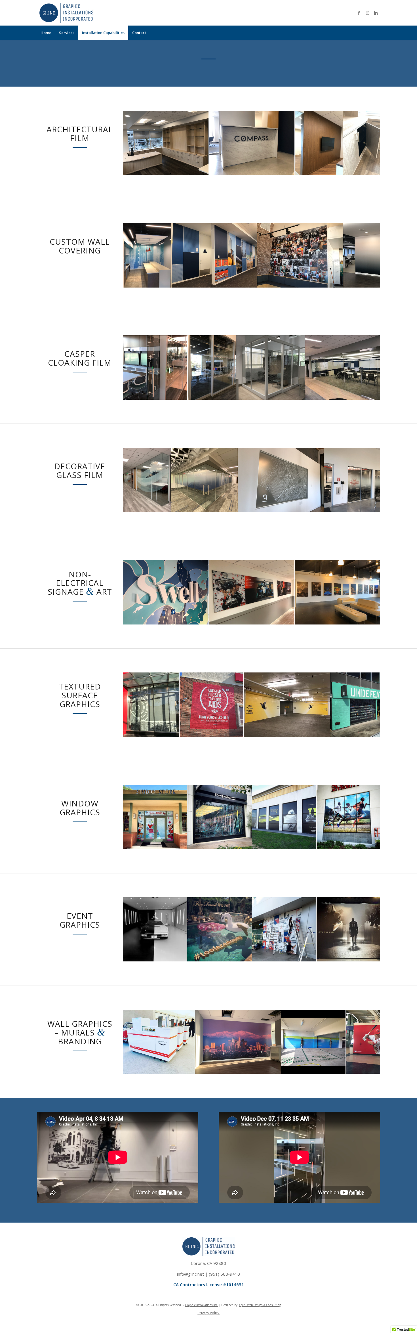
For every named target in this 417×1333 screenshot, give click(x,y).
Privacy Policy (208, 1313)
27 (310, 1077)
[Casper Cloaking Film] (181, 393)
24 (297, 1077)
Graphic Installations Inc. (201, 1305)
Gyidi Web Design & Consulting (260, 1305)
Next (367, 142)
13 (260, 179)
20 (292, 179)
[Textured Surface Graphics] (173, 730)
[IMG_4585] (317, 505)
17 (279, 179)
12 (256, 179)
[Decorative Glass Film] (164, 505)
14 (265, 179)
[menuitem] (46, 33)
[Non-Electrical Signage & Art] (202, 618)
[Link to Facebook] (359, 13)
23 (292, 1077)
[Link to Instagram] (367, 13)
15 (269, 179)
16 (274, 179)
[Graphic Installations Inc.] (66, 13)
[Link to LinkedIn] (376, 13)
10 (247, 179)
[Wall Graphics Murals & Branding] (188, 1067)
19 (288, 179)
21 (297, 179)
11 (251, 179)
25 (301, 1077)
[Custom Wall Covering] (164, 281)
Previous (135, 142)
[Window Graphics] (180, 842)
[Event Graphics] (180, 955)
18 (283, 179)
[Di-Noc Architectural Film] (202, 168)
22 (288, 1077)
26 (306, 1077)
